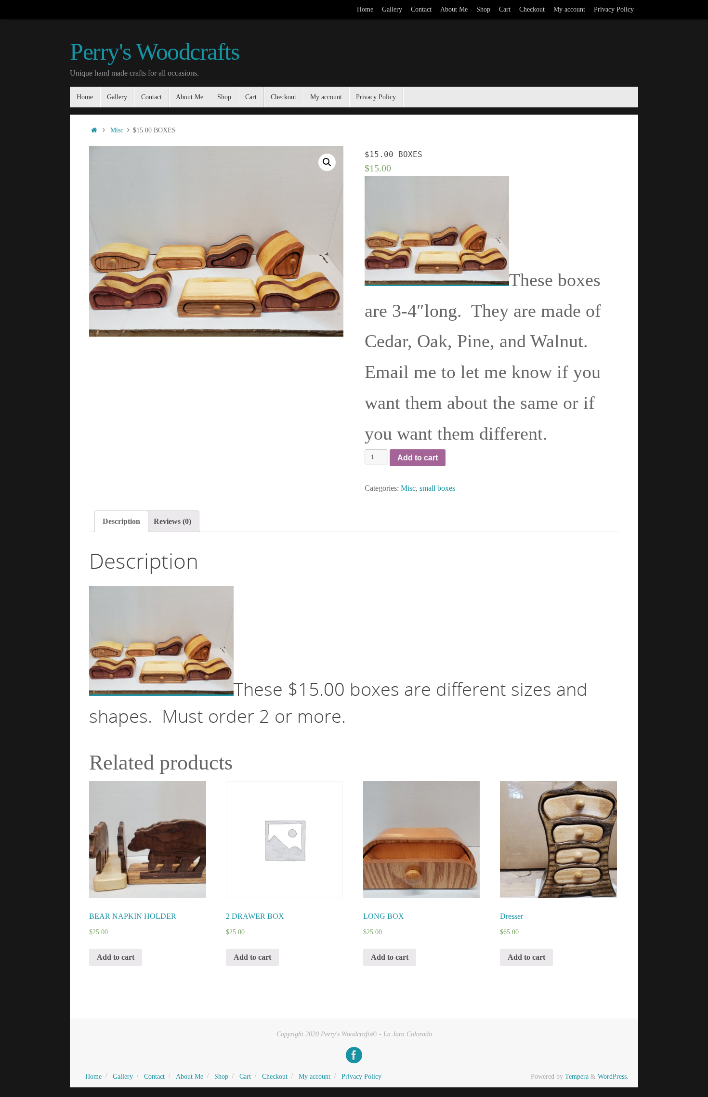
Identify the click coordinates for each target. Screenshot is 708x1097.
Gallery (392, 9)
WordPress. (613, 1076)
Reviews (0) (172, 521)
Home (365, 9)
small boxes (437, 488)
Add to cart (417, 458)
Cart (505, 9)
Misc (116, 130)
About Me (454, 9)
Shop (483, 9)
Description (121, 521)
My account (569, 9)
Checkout (532, 9)
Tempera (577, 1076)
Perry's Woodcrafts (154, 52)
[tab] (121, 521)
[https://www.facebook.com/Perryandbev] (354, 1055)
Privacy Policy (614, 9)
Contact (421, 9)
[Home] (94, 130)
